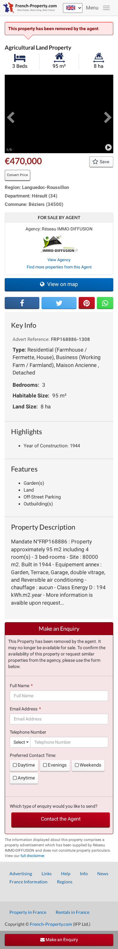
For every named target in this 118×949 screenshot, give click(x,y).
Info (84, 873)
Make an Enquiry (61, 939)
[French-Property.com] (28, 8)
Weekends (90, 765)
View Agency (59, 259)
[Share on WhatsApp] (105, 303)
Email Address (23, 708)
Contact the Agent (61, 819)
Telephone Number (28, 732)
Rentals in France (72, 912)
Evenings (57, 765)
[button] (10, 114)
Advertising (20, 873)
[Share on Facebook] (22, 303)
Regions (64, 881)
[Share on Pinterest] (87, 303)
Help (65, 873)
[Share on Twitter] (59, 303)
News (102, 873)
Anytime (26, 778)
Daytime (26, 765)
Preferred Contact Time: (33, 755)
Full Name (19, 685)
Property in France (27, 912)
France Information (28, 881)
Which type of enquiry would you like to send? (54, 806)
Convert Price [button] (17, 175)
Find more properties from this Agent (59, 267)
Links (47, 873)
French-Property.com (51, 924)
